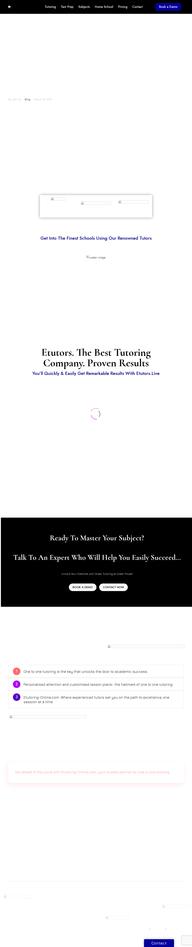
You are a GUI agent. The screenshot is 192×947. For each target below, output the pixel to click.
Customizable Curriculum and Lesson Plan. (41, 180)
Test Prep (67, 7)
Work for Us (164, 898)
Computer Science (77, 901)
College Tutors (105, 915)
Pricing (123, 7)
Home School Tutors (108, 901)
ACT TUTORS (15, 898)
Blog (27, 99)
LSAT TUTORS (45, 898)
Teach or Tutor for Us (169, 894)
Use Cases (133, 915)
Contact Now (113, 587)
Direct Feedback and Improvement (35, 169)
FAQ (130, 908)
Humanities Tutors (77, 908)
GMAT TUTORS (46, 894)
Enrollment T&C (175, 928)
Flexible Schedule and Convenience (36, 164)
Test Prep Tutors (106, 919)
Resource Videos (137, 894)
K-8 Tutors (103, 898)
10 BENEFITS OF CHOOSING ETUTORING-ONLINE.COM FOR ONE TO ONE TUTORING (65, 861)
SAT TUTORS (14, 894)
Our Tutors (133, 911)
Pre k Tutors (104, 894)
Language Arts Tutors (79, 919)
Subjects (84, 7)
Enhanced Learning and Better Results (38, 174)
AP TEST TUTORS (17, 905)
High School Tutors (108, 911)
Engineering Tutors (78, 905)
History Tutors (75, 912)
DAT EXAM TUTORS (48, 905)
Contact (137, 7)
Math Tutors (74, 894)
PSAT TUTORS (15, 901)
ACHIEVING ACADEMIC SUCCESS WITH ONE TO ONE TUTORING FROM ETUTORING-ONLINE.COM (73, 855)
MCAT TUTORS (46, 901)
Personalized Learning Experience (35, 158)
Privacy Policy (142, 928)
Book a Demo (168, 7)
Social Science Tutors (79, 916)
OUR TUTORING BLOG (136, 903)
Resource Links (136, 898)
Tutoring (50, 7)
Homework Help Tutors (106, 906)
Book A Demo (83, 587)
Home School (104, 7)
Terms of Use (158, 928)
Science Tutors (75, 898)
